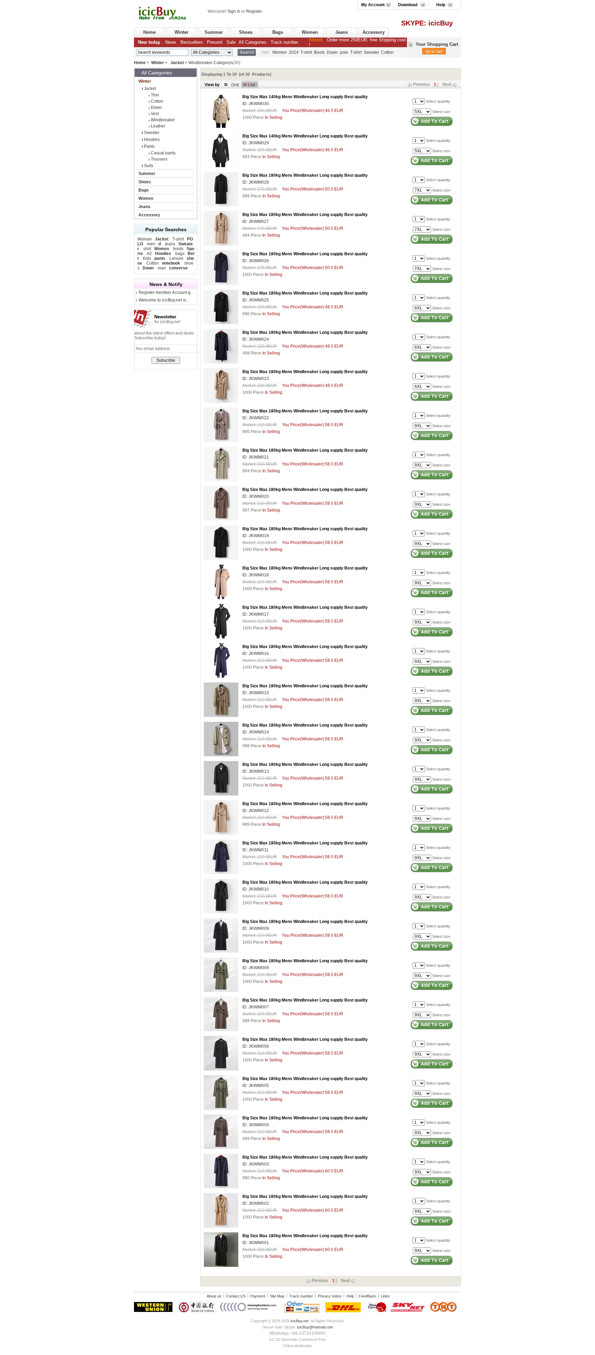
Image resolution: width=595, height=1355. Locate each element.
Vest (155, 113)
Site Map (277, 1296)
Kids (147, 258)
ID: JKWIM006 (255, 1046)
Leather (158, 126)
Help (350, 1296)
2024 (294, 52)
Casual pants (163, 153)
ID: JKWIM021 (255, 457)
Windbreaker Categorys (210, 62)
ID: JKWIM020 (255, 496)
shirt (147, 248)
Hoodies (152, 139)
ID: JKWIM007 (255, 1007)
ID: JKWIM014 (255, 732)
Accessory (374, 32)
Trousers (159, 159)
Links (385, 1296)
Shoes (245, 32)
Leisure (176, 258)
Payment (257, 1296)
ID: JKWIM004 (255, 1124)
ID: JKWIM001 (255, 1242)
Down (332, 52)
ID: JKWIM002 (255, 1203)
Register (254, 11)
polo (344, 52)
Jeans (341, 32)
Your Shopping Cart (437, 44)
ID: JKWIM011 (255, 850)
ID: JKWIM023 (255, 378)
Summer (214, 32)
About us (214, 1296)
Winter (181, 32)
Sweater (371, 52)
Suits (148, 165)
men (151, 244)
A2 (149, 253)
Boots (319, 52)
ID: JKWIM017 (255, 614)
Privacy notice (330, 1296)
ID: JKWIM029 (255, 143)
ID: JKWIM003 (255, 1164)
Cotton (387, 52)
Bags (277, 32)
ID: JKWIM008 (255, 967)
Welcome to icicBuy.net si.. (163, 300)
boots (178, 248)
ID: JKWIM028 (255, 182)
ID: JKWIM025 (255, 300)
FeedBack (367, 1296)
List (251, 84)
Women (310, 32)
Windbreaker (163, 119)
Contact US (236, 1296)
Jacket (177, 62)
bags (180, 253)
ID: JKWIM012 (255, 810)
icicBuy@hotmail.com (315, 1327)
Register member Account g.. (165, 292)
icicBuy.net (300, 1321)
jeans (170, 244)
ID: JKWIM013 (255, 771)
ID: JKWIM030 (255, 103)
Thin (155, 95)
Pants (149, 146)
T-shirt (306, 52)
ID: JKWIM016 (255, 653)
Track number (301, 1296)
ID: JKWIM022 (255, 417)
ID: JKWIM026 (255, 260)
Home (149, 32)
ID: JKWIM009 (255, 928)
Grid (235, 84)
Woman (144, 239)
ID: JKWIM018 (255, 575)
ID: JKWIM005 (255, 1085)
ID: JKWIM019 (255, 535)
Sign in (233, 11)
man (162, 268)
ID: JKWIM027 (255, 221)
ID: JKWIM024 (255, 339)
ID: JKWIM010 (255, 889)
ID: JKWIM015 (255, 692)
